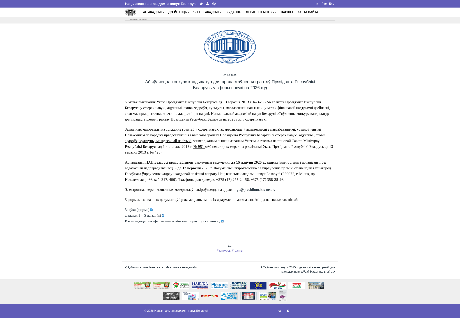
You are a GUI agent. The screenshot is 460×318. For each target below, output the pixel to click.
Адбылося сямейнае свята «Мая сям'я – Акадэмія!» (162, 267)
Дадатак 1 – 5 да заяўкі (143, 215)
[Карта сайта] (207, 4)
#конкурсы (224, 250)
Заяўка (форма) (137, 210)
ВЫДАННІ (233, 12)
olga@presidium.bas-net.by (255, 189)
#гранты (237, 250)
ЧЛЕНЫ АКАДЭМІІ (206, 12)
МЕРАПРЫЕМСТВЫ (260, 12)
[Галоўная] (201, 4)
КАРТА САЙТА (308, 12)
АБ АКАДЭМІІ (153, 12)
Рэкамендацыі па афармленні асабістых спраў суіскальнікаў (172, 221)
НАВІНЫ (287, 12)
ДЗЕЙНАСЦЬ (178, 12)
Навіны (143, 19)
